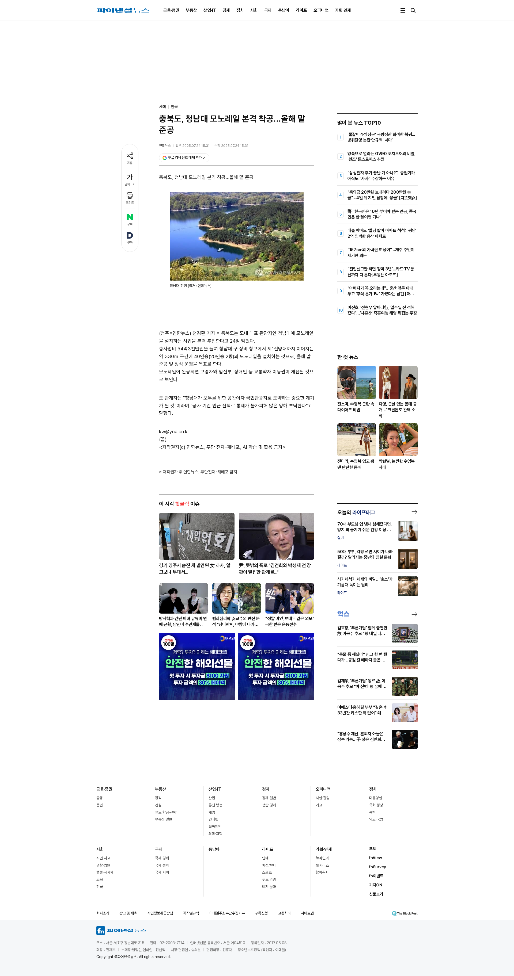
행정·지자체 (105, 872)
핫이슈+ (322, 872)
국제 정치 (162, 865)
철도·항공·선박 (165, 812)
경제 (226, 10)
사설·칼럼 (323, 798)
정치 (240, 10)
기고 (319, 805)
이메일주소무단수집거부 (227, 913)
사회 (254, 10)
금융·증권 (171, 10)
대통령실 (375, 798)
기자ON (375, 885)
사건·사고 (103, 858)
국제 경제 (162, 858)
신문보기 (376, 894)
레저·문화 (269, 887)
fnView (375, 857)
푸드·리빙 (269, 879)
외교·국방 (376, 819)
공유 (130, 163)
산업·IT (209, 10)
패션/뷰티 (269, 865)
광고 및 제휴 (128, 913)
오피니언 (320, 10)
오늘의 (356, 512)
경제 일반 (269, 798)
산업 (212, 798)
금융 (99, 798)
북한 (372, 812)
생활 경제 (269, 805)
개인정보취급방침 (160, 913)
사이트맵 (307, 913)
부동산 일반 (163, 819)
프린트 (130, 203)
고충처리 (284, 913)
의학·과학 (215, 834)
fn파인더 (322, 858)
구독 (130, 224)
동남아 (283, 10)
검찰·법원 (103, 865)
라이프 (301, 10)
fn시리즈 (322, 865)
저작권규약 (191, 913)
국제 (268, 10)
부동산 (191, 10)
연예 (265, 858)
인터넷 (213, 819)
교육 (99, 879)
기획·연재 (343, 10)
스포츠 (267, 872)
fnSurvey (377, 866)
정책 (158, 798)
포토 (372, 848)
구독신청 (261, 913)
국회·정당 (376, 805)
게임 (212, 812)
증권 (99, 805)
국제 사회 (162, 872)
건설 (158, 805)
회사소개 (102, 913)
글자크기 (129, 184)
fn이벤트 (376, 876)
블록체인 (215, 826)
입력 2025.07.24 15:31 (193, 146)
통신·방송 (215, 805)
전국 (174, 106)
